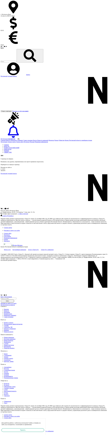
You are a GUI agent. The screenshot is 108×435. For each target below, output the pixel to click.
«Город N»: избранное (47, 249)
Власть (35, 140)
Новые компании (9, 337)
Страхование (7, 355)
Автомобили (7, 367)
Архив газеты (12, 142)
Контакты (7, 241)
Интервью (7, 312)
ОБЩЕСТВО (8, 152)
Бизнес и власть (8, 322)
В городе (6, 385)
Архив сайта (19, 142)
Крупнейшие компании (19, 249)
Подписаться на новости (8, 305)
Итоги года (7, 249)
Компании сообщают (17, 140)
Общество (62, 140)
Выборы (6, 330)
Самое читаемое (28, 140)
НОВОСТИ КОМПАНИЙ (11, 147)
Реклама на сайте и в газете (8, 303)
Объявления (7, 401)
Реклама (32, 142)
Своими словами (9, 388)
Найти (7, 301)
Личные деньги (8, 358)
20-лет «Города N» (33, 249)
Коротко (6, 309)
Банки (6, 354)
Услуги (6, 371)
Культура (6, 383)
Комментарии (8, 314)
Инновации (7, 346)
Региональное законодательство (13, 324)
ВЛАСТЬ (6, 146)
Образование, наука (9, 386)
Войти (28, 74)
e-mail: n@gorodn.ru (8, 216)
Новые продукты (9, 345)
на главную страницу (13, 164)
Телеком (6, 374)
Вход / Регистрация (6, 296)
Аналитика (7, 360)
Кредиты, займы (9, 361)
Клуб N (6, 394)
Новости (8, 140)
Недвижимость (8, 376)
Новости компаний (42, 140)
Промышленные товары (11, 378)
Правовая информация (41, 142)
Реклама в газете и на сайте (12, 230)
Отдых (6, 392)
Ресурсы (6, 368)
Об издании (4, 142)
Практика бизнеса (9, 348)
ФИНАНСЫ (7, 149)
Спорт (6, 389)
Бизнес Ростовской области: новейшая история (78, 140)
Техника (6, 373)
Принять (22, 430)
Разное (6, 239)
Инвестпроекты (8, 340)
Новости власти (8, 331)
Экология (7, 395)
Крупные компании (9, 339)
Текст (5, 403)
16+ (19, 139)
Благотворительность (10, 391)
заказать (3, 170)
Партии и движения (10, 328)
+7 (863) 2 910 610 (23, 214)
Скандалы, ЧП (8, 327)
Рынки (56, 140)
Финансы (51, 140)
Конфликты (7, 342)
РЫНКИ (6, 151)
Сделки (6, 343)
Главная (3, 140)
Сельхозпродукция (9, 370)
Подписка (26, 142)
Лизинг (6, 357)
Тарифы (6, 325)
